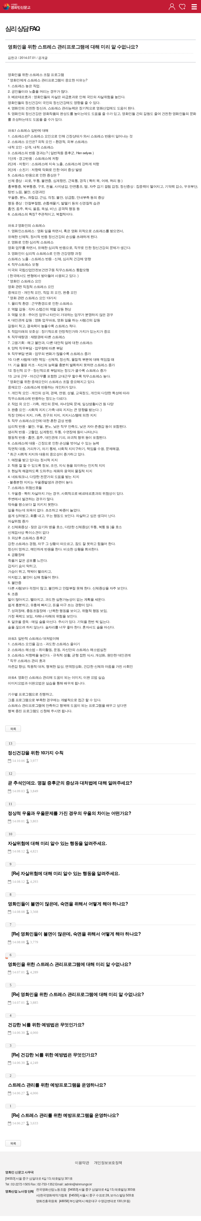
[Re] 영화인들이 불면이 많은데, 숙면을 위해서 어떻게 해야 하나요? (74, 933)
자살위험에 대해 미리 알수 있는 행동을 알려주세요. (57, 843)
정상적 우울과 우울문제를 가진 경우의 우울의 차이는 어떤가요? (69, 813)
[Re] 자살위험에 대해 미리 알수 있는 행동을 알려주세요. (64, 873)
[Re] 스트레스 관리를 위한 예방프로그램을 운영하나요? (63, 1115)
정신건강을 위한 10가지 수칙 (35, 752)
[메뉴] (194, 6)
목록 (13, 728)
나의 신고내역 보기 (172, 6)
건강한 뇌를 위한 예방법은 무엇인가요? (46, 1024)
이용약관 (82, 1162)
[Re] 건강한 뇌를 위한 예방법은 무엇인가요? (52, 1054)
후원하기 (182, 6)
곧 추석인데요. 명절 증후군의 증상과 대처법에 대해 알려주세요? (70, 782)
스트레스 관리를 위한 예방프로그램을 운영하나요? (57, 1084)
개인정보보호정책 (108, 1162)
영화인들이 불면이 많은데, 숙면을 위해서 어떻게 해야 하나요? (68, 903)
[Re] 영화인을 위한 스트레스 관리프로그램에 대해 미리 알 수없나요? (76, 994)
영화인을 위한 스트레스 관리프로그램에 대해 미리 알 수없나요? (69, 964)
